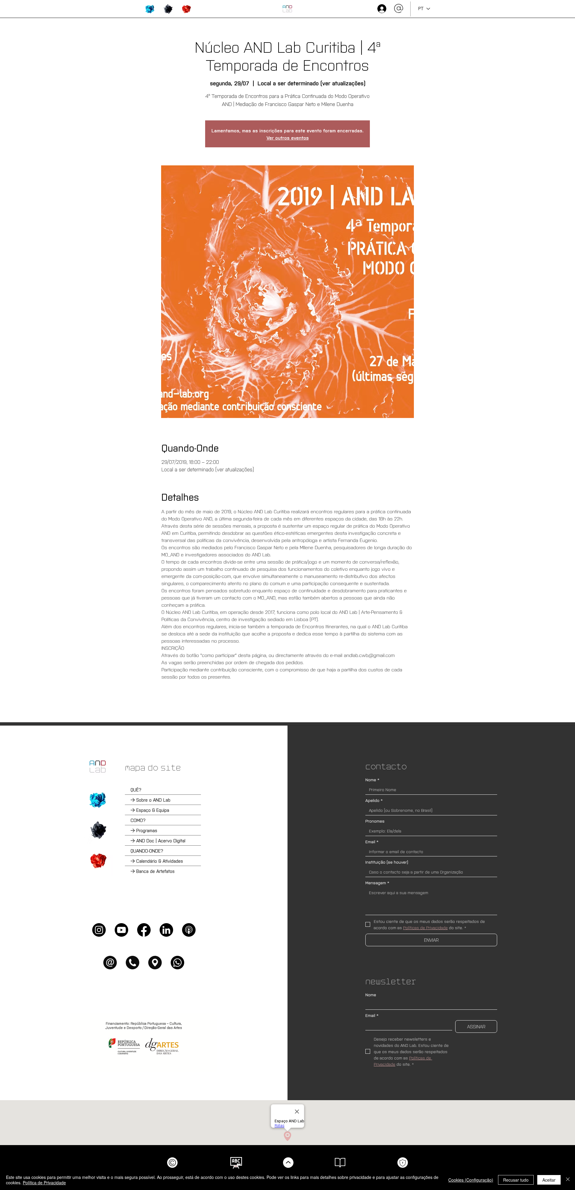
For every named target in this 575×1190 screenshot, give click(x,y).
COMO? (138, 820)
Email (372, 841)
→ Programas (144, 830)
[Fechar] (567, 1179)
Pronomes (375, 820)
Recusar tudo (516, 1180)
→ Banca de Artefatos (153, 871)
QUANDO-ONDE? (147, 850)
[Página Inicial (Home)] (97, 766)
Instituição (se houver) (386, 862)
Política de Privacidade (44, 1183)
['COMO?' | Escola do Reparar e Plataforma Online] (97, 830)
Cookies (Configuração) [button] (470, 1180)
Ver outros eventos (288, 137)
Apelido (374, 800)
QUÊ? (136, 789)
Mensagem (377, 882)
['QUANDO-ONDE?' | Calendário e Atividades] (97, 860)
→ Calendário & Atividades (157, 861)
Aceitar (549, 1180)
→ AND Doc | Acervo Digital (158, 840)
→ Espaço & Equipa (150, 810)
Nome (372, 779)
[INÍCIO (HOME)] (287, 9)
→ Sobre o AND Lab (150, 800)
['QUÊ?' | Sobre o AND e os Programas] (97, 800)
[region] (150, 9)
